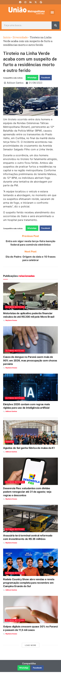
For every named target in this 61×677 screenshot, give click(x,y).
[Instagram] (25, 2)
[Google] (41, 2)
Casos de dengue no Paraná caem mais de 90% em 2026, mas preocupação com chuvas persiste (30, 360)
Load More (30, 645)
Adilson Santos (11, 411)
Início (6, 37)
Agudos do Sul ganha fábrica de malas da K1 (29, 447)
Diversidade (20, 37)
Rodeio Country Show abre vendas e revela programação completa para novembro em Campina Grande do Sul (28, 583)
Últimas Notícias (15, 307)
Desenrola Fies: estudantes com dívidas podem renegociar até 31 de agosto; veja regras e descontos (27, 492)
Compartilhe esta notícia (13, 78)
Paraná (9, 442)
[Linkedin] (30, 2)
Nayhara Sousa (11, 320)
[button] (52, 12)
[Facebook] (20, 2)
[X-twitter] (35, 2)
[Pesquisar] (55, 25)
